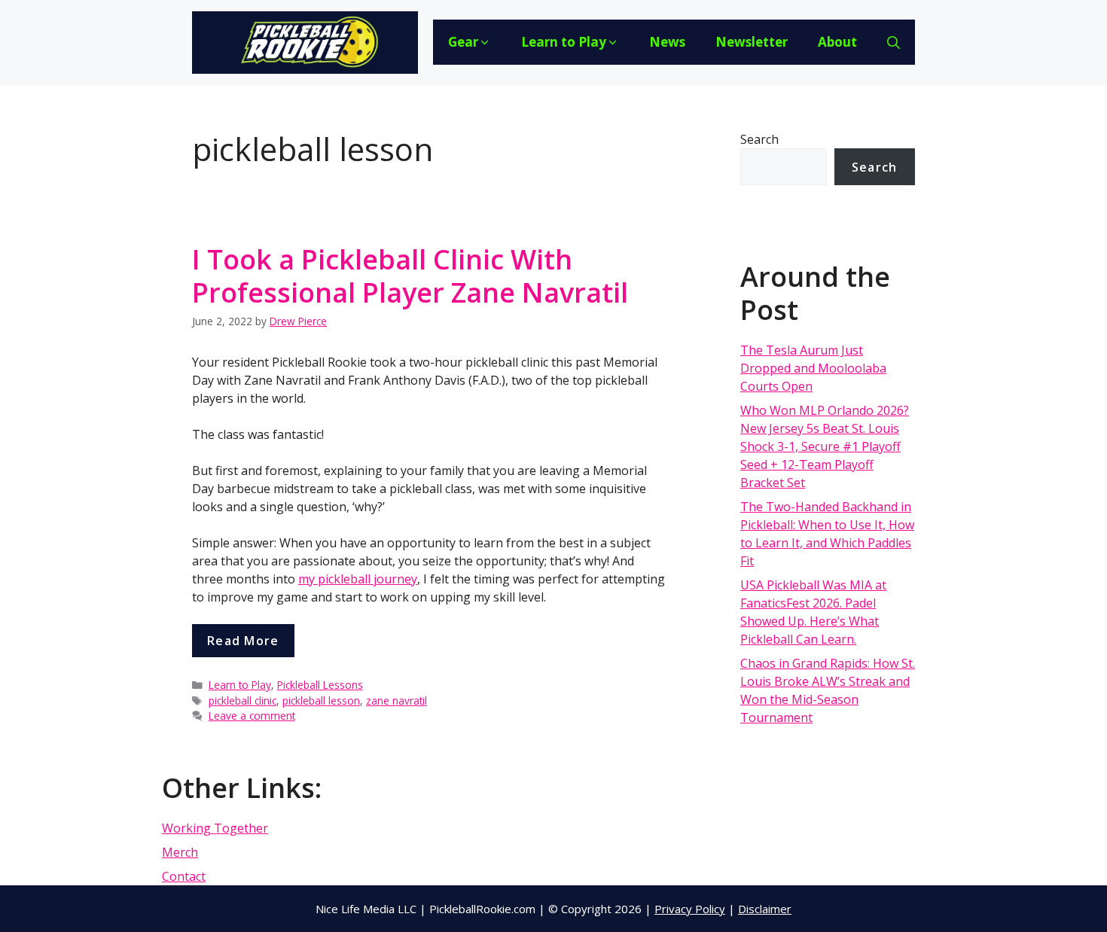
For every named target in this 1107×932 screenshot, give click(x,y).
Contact (184, 876)
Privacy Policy (689, 908)
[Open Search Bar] (893, 42)
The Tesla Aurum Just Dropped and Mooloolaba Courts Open (813, 368)
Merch (180, 852)
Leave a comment (252, 715)
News (667, 41)
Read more (243, 640)
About (837, 41)
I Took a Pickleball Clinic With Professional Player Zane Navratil (410, 275)
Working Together (215, 828)
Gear (463, 41)
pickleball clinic (242, 700)
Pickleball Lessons (320, 685)
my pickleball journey (357, 579)
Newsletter (751, 41)
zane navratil (396, 700)
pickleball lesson (321, 700)
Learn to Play (563, 41)
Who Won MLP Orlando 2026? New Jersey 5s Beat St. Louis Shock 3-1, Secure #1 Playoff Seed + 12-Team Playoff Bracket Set (824, 446)
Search (759, 139)
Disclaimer (764, 908)
